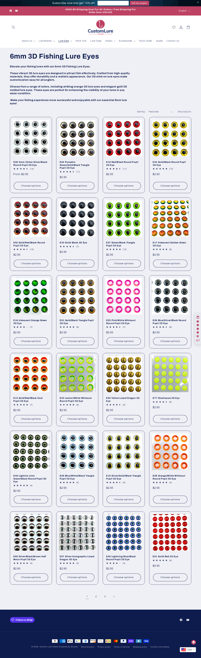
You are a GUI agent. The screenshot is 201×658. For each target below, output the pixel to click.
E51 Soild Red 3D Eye (165, 556)
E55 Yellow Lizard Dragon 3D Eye (123, 399)
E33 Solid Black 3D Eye (73, 242)
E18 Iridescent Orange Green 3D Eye (30, 322)
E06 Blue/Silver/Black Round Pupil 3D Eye (169, 322)
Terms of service (122, 647)
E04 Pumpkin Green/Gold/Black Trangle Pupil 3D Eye (75, 165)
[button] (13, 27)
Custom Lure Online (49, 647)
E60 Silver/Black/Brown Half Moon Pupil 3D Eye (29, 558)
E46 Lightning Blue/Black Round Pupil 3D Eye (121, 558)
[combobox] (188, 649)
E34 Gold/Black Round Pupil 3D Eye (169, 163)
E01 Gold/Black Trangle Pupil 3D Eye (77, 322)
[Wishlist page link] (173, 27)
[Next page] (113, 596)
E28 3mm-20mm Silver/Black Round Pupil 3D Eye (30, 163)
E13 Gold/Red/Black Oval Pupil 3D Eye (28, 399)
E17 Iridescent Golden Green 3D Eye (169, 244)
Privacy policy (104, 647)
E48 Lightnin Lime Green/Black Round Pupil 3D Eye (29, 479)
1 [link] (87, 596)
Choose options (31, 185)
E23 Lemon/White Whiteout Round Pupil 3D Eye (76, 399)
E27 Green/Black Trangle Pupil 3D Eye (120, 244)
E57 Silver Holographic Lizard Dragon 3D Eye (77, 558)
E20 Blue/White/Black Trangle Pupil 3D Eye (77, 477)
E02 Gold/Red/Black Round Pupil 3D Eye (29, 244)
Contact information (160, 647)
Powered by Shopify (68, 647)
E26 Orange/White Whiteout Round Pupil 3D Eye (169, 477)
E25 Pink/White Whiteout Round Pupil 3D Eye (121, 322)
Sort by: (141, 112)
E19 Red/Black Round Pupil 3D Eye (122, 163)
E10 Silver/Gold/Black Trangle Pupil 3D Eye (123, 477)
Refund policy (87, 647)
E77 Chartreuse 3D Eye (166, 398)
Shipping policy (140, 647)
